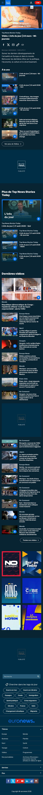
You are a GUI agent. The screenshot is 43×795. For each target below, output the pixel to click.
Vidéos (4, 752)
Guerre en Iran (11, 690)
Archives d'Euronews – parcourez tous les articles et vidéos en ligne (32, 759)
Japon (21, 452)
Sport (21, 328)
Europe (4, 734)
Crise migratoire (30, 701)
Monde (4, 302)
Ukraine (11, 706)
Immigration (33, 695)
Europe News (24, 313)
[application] (21, 17)
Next (3, 743)
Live (37, 3)
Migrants (33, 711)
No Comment (24, 391)
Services (5, 767)
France (22, 706)
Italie (33, 706)
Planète (25, 739)
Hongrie (22, 341)
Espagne (8, 695)
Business (5, 739)
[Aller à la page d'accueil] (8, 2)
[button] (13, 144)
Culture (25, 748)
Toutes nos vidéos (30, 540)
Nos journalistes (7, 757)
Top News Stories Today (11, 223)
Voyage (4, 748)
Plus (3, 773)
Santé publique (12, 701)
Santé (25, 743)
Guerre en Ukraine (30, 690)
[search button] (38, 676)
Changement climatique (15, 711)
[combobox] (21, 676)
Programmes (27, 752)
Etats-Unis (23, 379)
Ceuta (20, 695)
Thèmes (5, 729)
